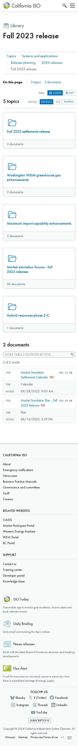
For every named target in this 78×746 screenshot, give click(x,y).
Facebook (61, 698)
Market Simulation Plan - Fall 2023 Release (39, 402)
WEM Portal (11, 537)
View (42, 93)
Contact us (9, 564)
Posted (69, 102)
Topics (11, 56)
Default (46, 102)
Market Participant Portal (18, 526)
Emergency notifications (18, 470)
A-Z (58, 102)
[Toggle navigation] (72, 5)
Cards (56, 93)
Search (64, 5)
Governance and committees (21, 487)
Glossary (10, 737)
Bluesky (20, 698)
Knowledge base (14, 581)
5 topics (36, 82)
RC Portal (9, 543)
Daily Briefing (23, 624)
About (6, 464)
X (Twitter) (40, 698)
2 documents (53, 82)
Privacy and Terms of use (44, 737)
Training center (12, 570)
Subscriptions (39, 720)
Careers (8, 499)
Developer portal (14, 575)
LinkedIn (61, 705)
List (71, 93)
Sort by (32, 102)
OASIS (7, 520)
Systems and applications (39, 56)
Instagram (22, 705)
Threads (42, 705)
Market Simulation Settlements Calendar (35, 374)
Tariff (6, 493)
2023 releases (51, 62)
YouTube (41, 712)
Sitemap (22, 737)
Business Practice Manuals (20, 481)
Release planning (23, 62)
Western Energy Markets (19, 531)
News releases (24, 644)
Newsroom (10, 476)
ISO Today (21, 599)
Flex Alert (20, 668)
